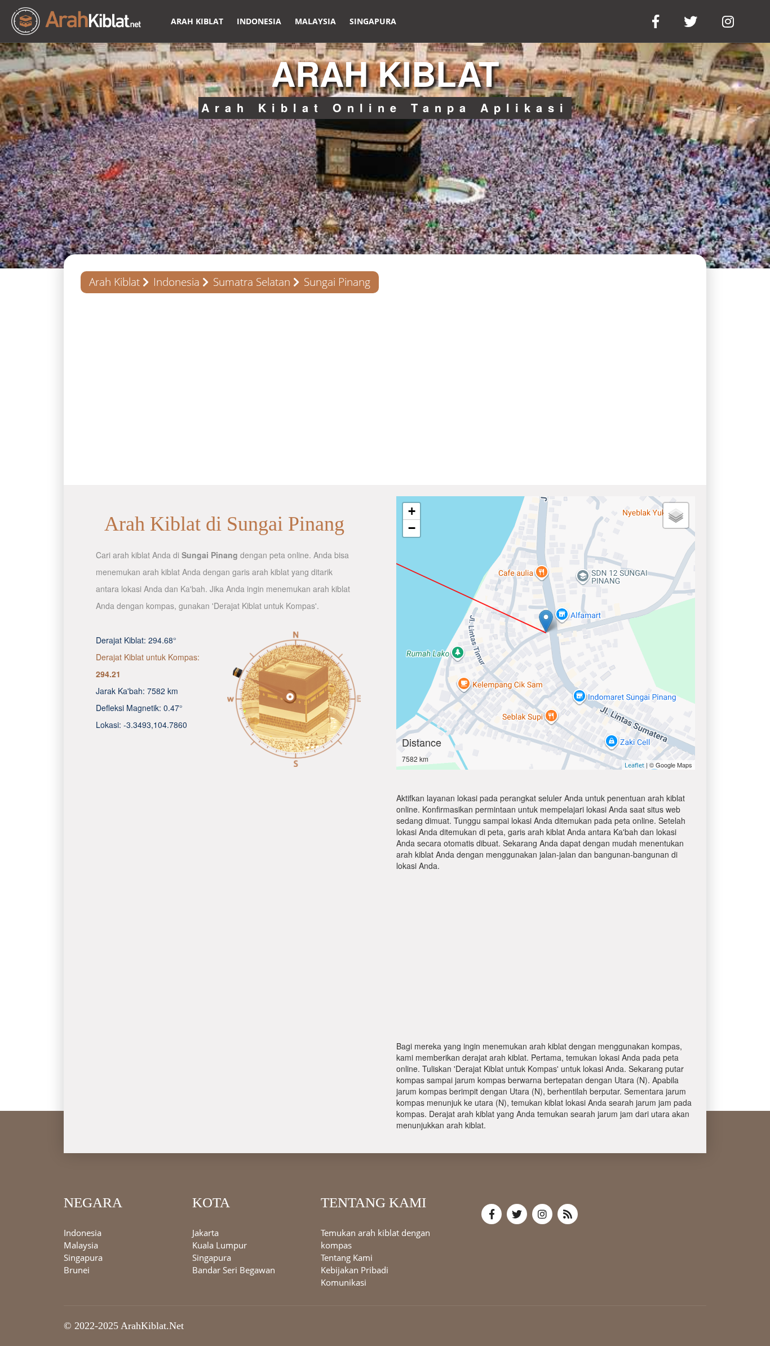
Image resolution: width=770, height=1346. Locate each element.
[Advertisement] (385, 389)
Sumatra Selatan (251, 282)
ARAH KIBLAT (197, 21)
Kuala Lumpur (219, 1245)
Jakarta (205, 1233)
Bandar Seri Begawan (233, 1270)
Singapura (372, 21)
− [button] (411, 528)
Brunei (77, 1270)
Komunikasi (343, 1282)
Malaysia (315, 21)
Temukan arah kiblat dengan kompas (375, 1239)
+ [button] (411, 511)
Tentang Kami (347, 1258)
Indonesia (259, 21)
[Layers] (675, 515)
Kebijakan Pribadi (354, 1270)
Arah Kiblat (114, 282)
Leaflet (634, 765)
